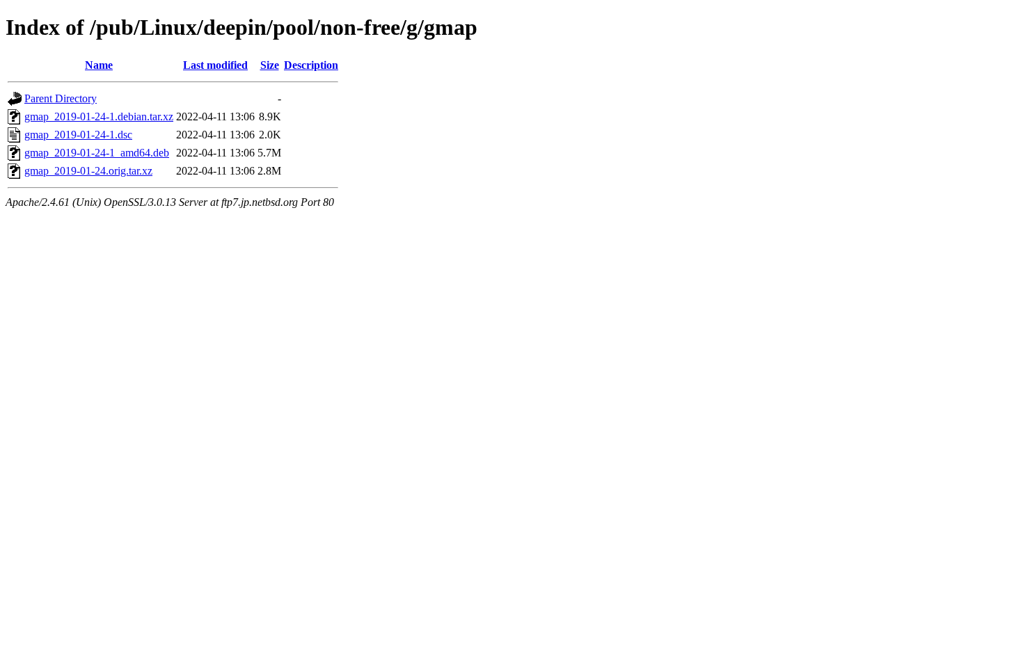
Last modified (215, 65)
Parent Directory (60, 98)
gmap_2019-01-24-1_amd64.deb (96, 153)
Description (311, 65)
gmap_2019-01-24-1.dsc (78, 135)
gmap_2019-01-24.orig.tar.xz (88, 171)
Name (99, 65)
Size (269, 65)
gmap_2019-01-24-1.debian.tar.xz (98, 116)
